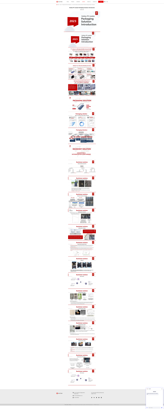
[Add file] (147, 408)
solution (83, 1)
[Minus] (161, 388)
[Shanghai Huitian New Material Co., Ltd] (59, 1)
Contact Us (95, 1)
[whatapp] (92, 397)
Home (68, 1)
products (72, 1)
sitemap (70, 404)
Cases (61, 4)
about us (88, 1)
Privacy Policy (66, 404)
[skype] (97, 397)
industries (78, 1)
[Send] (162, 408)
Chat (101, 1)
